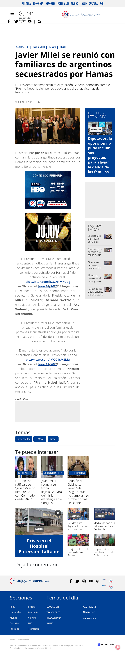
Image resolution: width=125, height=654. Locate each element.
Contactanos (89, 618)
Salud (83, 3)
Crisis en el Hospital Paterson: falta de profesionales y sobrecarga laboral (39, 554)
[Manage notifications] (117, 647)
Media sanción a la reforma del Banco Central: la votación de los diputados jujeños (104, 529)
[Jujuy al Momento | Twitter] (16, 21)
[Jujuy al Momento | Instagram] (23, 21)
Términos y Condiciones (19, 640)
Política (26, 3)
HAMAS (40, 439)
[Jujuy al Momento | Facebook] (9, 21)
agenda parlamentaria (53, 473)
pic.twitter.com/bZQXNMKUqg (47, 282)
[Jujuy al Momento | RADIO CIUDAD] (111, 587)
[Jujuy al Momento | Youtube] (30, 21)
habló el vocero (25, 473)
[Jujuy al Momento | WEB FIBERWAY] (111, 581)
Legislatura (75, 516)
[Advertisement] (48, 411)
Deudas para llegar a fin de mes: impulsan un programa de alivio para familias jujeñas (78, 530)
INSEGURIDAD (53, 617)
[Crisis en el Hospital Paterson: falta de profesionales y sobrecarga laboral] (39, 521)
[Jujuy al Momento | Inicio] (112, 597)
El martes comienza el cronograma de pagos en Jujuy (94, 281)
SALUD (49, 623)
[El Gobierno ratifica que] (26, 477)
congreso (100, 516)
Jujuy (12, 606)
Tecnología (33, 628)
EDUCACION (52, 606)
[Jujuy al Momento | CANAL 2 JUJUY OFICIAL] (97, 581)
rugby (72, 542)
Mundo (74, 3)
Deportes (50, 3)
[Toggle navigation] (12, 15)
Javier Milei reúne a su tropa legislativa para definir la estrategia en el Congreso (51, 492)
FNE (101, 3)
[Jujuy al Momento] (30, 583)
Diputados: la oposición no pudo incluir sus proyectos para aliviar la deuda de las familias (100, 155)
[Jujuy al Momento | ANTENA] (104, 581)
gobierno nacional (78, 473)
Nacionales (15, 612)
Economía (38, 3)
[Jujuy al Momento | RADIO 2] (104, 587)
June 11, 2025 (47, 286)
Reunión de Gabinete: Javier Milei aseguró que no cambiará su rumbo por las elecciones (78, 492)
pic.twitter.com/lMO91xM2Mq (48, 359)
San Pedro (39, 529)
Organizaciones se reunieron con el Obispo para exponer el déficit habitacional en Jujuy (104, 556)
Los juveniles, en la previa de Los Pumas (78, 552)
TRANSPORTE (53, 612)
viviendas (100, 542)
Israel (53, 439)
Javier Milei (24, 439)
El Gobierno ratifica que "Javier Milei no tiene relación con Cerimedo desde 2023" (25, 490)
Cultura (93, 3)
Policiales (63, 3)
